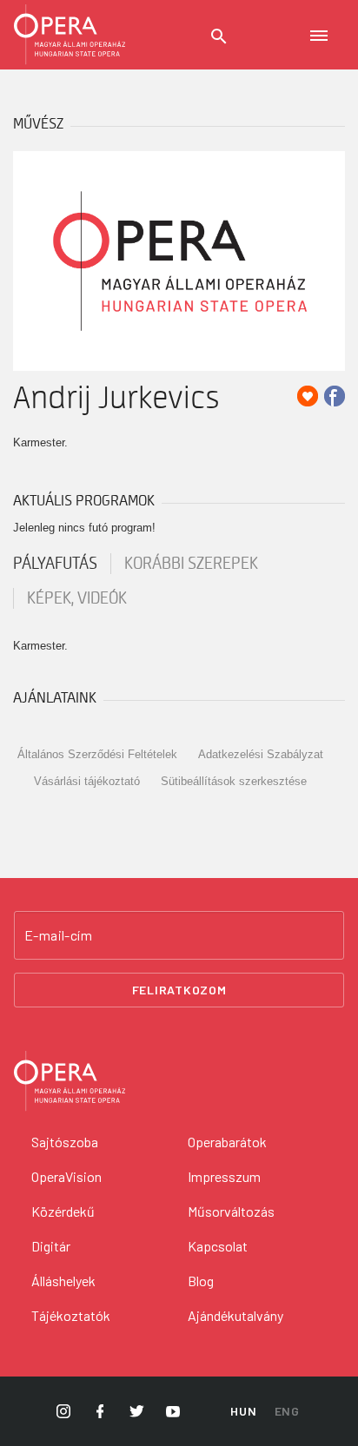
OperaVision (66, 1176)
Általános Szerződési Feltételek (97, 754)
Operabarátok (227, 1141)
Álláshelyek (63, 1280)
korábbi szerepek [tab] (191, 563)
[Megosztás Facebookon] (334, 396)
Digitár (50, 1246)
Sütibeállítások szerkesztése (234, 781)
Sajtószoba (64, 1141)
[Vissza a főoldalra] (69, 34)
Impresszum (224, 1176)
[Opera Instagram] (63, 1411)
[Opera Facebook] (100, 1411)
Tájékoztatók (70, 1315)
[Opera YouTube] (173, 1411)
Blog (201, 1280)
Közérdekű (63, 1211)
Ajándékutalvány (235, 1315)
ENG (287, 1410)
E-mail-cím (58, 935)
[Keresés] (219, 36)
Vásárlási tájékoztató (87, 781)
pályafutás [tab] (55, 563)
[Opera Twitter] (136, 1411)
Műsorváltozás (231, 1211)
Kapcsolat (218, 1246)
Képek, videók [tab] (77, 598)
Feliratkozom (179, 989)
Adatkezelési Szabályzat (260, 754)
